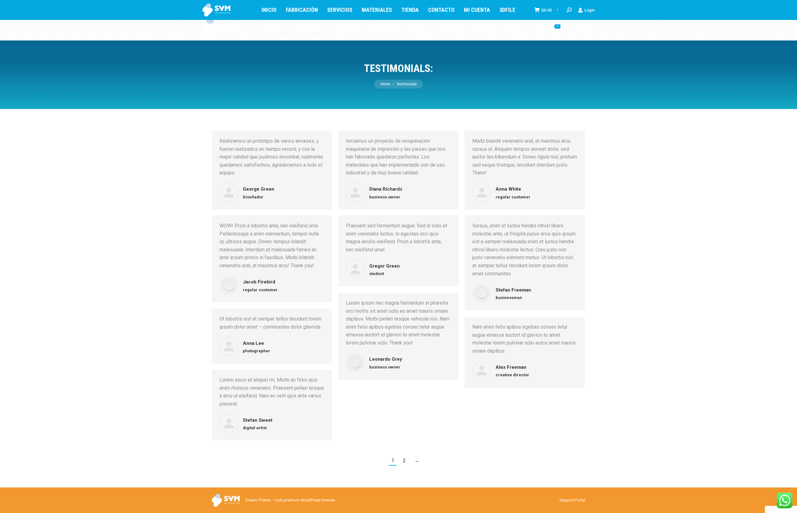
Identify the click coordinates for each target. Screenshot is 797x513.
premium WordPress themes (309, 500)
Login (589, 26)
